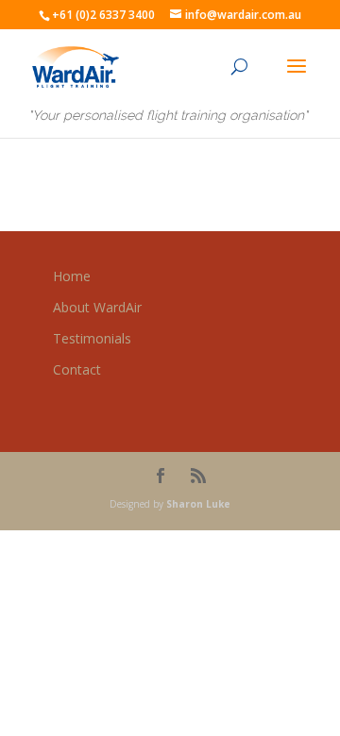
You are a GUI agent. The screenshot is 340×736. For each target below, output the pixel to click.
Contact (77, 369)
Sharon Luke (198, 503)
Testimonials (92, 338)
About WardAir (97, 307)
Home (72, 276)
